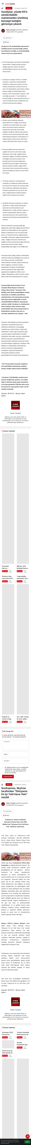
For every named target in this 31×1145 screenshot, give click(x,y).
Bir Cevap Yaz (8, 731)
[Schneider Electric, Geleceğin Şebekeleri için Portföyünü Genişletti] (8, 503)
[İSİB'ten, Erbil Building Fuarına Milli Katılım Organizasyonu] (23, 503)
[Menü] (2, 3)
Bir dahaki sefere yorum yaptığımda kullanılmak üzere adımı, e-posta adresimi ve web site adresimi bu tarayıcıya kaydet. (16, 770)
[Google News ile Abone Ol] (7, 38)
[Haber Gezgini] (10, 4)
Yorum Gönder (8, 776)
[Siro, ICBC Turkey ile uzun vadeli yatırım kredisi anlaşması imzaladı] (23, 653)
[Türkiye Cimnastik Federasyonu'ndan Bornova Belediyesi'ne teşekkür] (23, 1034)
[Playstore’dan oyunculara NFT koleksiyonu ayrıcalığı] (8, 578)
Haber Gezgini (11, 30)
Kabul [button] (27, 1142)
